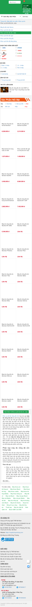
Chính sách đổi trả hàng (7, 574)
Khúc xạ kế (22, 21)
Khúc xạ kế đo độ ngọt (6, 35)
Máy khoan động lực (16, 494)
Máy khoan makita (13, 491)
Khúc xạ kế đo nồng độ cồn (11, 416)
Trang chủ (3, 21)
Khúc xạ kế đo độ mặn (6, 30)
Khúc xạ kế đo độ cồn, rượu (8, 33)
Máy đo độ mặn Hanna (6, 27)
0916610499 (8, 587)
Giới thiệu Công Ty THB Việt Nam (9, 551)
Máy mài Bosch (10, 496)
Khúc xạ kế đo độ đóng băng (8, 41)
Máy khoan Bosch (15, 489)
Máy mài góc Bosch (22, 496)
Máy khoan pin (16, 487)
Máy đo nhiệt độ (18, 507)
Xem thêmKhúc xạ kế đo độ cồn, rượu (16, 412)
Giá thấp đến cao (8, 105)
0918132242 (8, 598)
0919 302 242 (27, 9)
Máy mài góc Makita (19, 498)
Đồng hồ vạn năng (12, 505)
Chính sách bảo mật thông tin (8, 571)
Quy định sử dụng (5, 566)
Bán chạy (27, 105)
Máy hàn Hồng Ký (13, 500)
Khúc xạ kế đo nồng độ (6, 38)
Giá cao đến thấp (19, 105)
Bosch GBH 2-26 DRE (15, 509)
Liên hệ (2, 561)
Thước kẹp (9, 507)
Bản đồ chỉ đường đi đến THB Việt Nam (11, 559)
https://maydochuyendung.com (14, 532)
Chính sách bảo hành (6, 569)
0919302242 (22, 598)
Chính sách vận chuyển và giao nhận (10, 556)
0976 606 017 (27, 12)
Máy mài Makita (6, 498)
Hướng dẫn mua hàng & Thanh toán (10, 554)
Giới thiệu (25, 16)
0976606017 (22, 587)
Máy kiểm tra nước (12, 21)
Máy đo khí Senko (15, 503)
